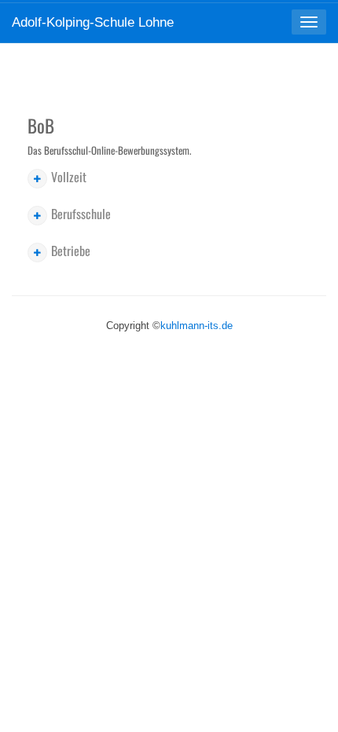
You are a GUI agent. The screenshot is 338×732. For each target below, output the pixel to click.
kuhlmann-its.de (196, 325)
